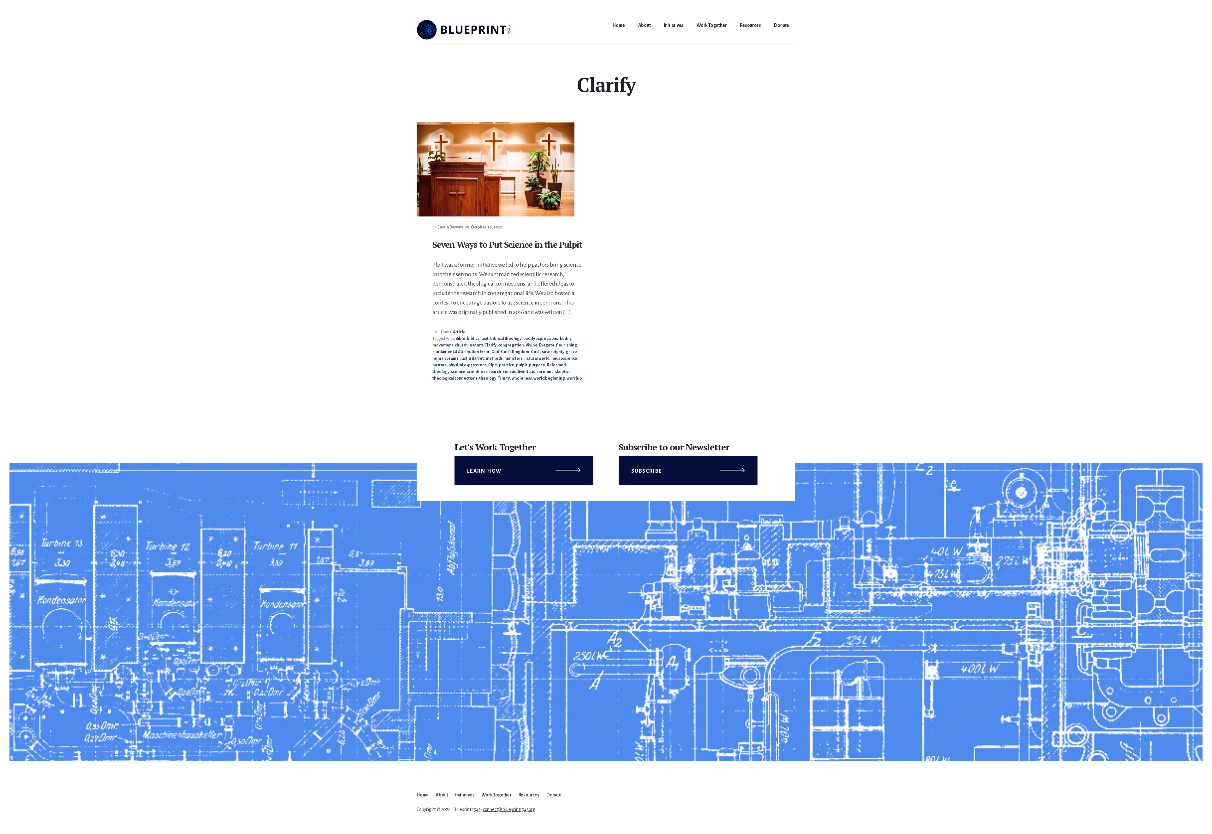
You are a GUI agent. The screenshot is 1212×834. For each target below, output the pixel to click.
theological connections (454, 378)
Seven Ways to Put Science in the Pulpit (507, 244)
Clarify (490, 345)
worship (574, 378)
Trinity (504, 378)
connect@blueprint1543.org (509, 809)
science (458, 372)
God (495, 352)
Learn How (484, 471)
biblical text (477, 338)
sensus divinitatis (519, 372)
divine (532, 345)
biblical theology (505, 338)
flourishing (566, 345)
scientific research (484, 372)
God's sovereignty (547, 352)
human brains (445, 358)
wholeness (522, 378)
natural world (537, 358)
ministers (513, 358)
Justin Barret (472, 358)
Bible (460, 338)
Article (459, 332)
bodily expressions (540, 338)
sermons (545, 372)
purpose (537, 365)
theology (487, 378)
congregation (511, 345)
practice (506, 365)
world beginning (549, 378)
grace (571, 352)
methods (494, 358)
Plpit (492, 365)
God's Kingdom (515, 352)
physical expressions (468, 365)
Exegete (547, 345)
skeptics (562, 372)
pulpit (521, 365)
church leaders (469, 345)
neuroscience (564, 358)
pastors (439, 365)
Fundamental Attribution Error (461, 352)
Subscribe (646, 471)
